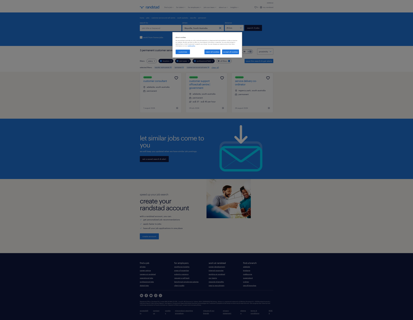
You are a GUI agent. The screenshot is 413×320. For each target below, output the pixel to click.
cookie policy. (191, 46)
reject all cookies (212, 52)
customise (183, 52)
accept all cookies (230, 52)
